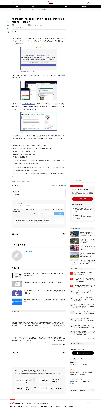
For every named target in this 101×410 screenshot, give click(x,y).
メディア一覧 (12, 406)
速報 (17, 6)
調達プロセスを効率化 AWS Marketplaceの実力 (45, 338)
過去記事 (84, 6)
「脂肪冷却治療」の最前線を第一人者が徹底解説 (45, 323)
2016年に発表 (32, 75)
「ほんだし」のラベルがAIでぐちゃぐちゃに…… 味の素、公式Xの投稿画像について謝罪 (83, 216)
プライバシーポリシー (44, 406)
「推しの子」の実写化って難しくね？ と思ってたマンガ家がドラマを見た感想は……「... (58, 323)
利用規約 (88, 402)
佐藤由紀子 (28, 251)
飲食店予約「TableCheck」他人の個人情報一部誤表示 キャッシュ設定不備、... (58, 338)
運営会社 (58, 406)
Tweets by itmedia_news (77, 349)
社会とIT (51, 6)
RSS (52, 406)
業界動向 (34, 6)
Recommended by (56, 344)
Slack (62, 75)
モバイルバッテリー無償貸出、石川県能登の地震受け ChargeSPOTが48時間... (31, 323)
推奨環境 (71, 406)
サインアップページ (28, 104)
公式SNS (20, 406)
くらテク (67, 6)
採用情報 (64, 406)
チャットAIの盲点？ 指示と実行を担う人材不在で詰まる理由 (31, 338)
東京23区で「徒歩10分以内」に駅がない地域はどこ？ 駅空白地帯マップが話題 (83, 210)
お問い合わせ (34, 406)
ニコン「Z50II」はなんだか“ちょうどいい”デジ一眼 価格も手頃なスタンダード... (18, 338)
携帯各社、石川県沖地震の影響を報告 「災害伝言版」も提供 (18, 323)
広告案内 (26, 406)
